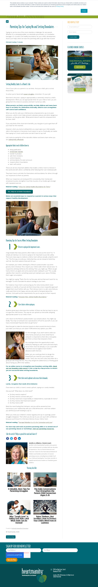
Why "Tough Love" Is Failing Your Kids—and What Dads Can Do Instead (19, 519)
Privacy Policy (59, 6)
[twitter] (11, 438)
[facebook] (7, 438)
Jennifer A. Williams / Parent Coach (40, 443)
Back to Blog (10, 537)
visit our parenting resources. (43, 429)
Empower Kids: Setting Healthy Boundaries (32, 297)
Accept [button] (84, 11)
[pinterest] (15, 438)
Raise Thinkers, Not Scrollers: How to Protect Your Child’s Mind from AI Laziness (45, 519)
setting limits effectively (16, 139)
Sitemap (54, 576)
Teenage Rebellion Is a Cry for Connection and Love (35, 422)
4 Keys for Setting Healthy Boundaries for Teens (34, 187)
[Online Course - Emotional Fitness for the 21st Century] (79, 61)
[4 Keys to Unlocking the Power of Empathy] (79, 83)
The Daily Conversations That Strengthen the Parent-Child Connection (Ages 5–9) (45, 492)
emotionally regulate (16, 152)
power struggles (29, 94)
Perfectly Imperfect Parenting (20, 528)
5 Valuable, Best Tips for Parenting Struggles (19, 490)
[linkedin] (19, 438)
